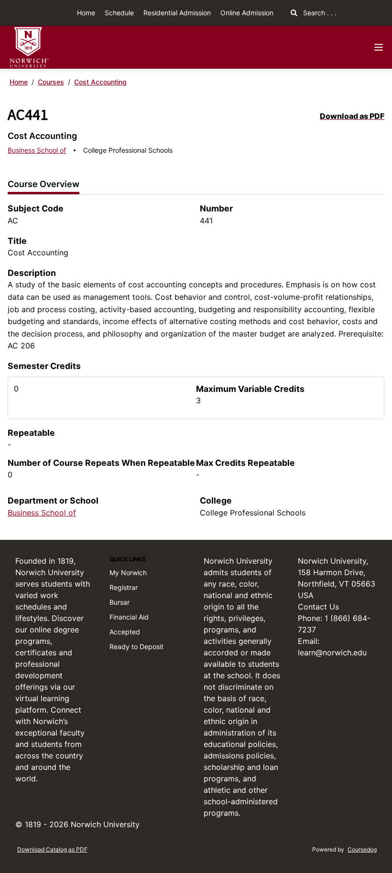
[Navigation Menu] (378, 47)
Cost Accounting (100, 82)
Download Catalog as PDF (52, 849)
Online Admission (246, 13)
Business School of (37, 150)
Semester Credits (44, 366)
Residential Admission (177, 13)
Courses (51, 82)
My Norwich (128, 572)
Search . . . (319, 13)
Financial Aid (129, 617)
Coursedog (362, 849)
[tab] (43, 184)
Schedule (119, 13)
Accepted (124, 632)
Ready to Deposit (136, 646)
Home (86, 13)
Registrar (123, 587)
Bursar (119, 602)
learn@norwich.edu (332, 652)
